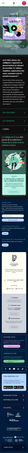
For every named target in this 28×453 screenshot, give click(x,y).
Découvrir (5, 233)
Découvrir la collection (14, 191)
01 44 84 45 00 (18, 308)
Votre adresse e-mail (7, 216)
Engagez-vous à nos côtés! (13, 346)
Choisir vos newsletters (13, 220)
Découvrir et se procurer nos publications (13, 361)
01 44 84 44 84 (17, 309)
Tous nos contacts (14, 313)
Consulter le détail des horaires (14, 300)
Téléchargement (14, 327)
